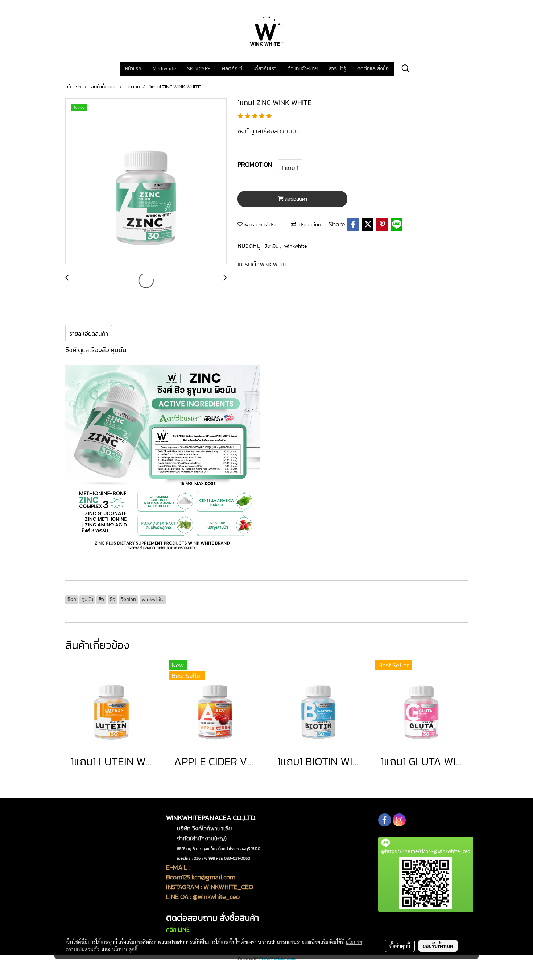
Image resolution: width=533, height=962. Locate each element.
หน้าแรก (133, 68)
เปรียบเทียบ (308, 225)
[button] (406, 68)
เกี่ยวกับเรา (264, 68)
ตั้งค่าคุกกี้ (399, 945)
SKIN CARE (199, 68)
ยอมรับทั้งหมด (438, 945)
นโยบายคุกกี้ (124, 949)
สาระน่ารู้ (337, 68)
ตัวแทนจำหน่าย (303, 68)
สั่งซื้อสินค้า (295, 199)
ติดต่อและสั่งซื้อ (373, 68)
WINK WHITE (274, 264)
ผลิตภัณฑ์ (232, 68)
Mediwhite (164, 68)
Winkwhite (295, 246)
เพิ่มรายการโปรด (260, 225)
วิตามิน (272, 246)
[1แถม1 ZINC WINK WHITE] (146, 182)
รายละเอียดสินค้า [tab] (88, 333)
